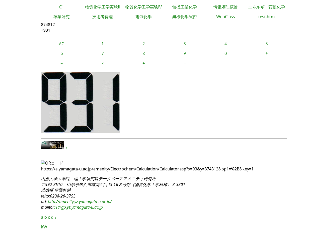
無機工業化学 (184, 7)
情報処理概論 (225, 7)
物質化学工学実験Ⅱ (102, 7)
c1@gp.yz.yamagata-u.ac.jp (78, 207)
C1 (61, 7)
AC (61, 44)
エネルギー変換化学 (266, 7)
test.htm (266, 16)
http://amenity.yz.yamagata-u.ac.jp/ (79, 201)
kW (44, 227)
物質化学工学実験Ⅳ (143, 7)
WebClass (225, 16)
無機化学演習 (184, 16)
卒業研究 (61, 16)
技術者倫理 (102, 16)
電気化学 (143, 16)
